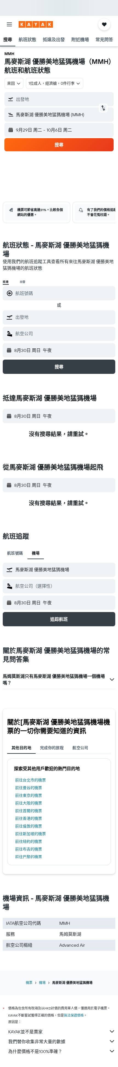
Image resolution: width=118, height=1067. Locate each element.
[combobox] (64, 317)
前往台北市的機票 (30, 780)
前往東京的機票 (28, 795)
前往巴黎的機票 (28, 856)
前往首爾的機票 (28, 810)
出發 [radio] (23, 282)
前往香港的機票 (28, 818)
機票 (29, 983)
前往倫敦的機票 (28, 826)
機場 (42, 983)
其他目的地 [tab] (21, 747)
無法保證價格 (74, 1015)
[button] (9, 24)
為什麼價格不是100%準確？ (35, 1051)
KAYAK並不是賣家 (25, 1031)
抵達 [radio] (6, 282)
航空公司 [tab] (80, 747)
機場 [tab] (36, 553)
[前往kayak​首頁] (36, 24)
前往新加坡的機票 (30, 833)
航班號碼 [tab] (15, 553)
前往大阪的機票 (28, 803)
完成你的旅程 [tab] (52, 747)
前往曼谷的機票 (28, 787)
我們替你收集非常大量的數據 (36, 1041)
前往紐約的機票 (28, 841)
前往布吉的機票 (28, 849)
